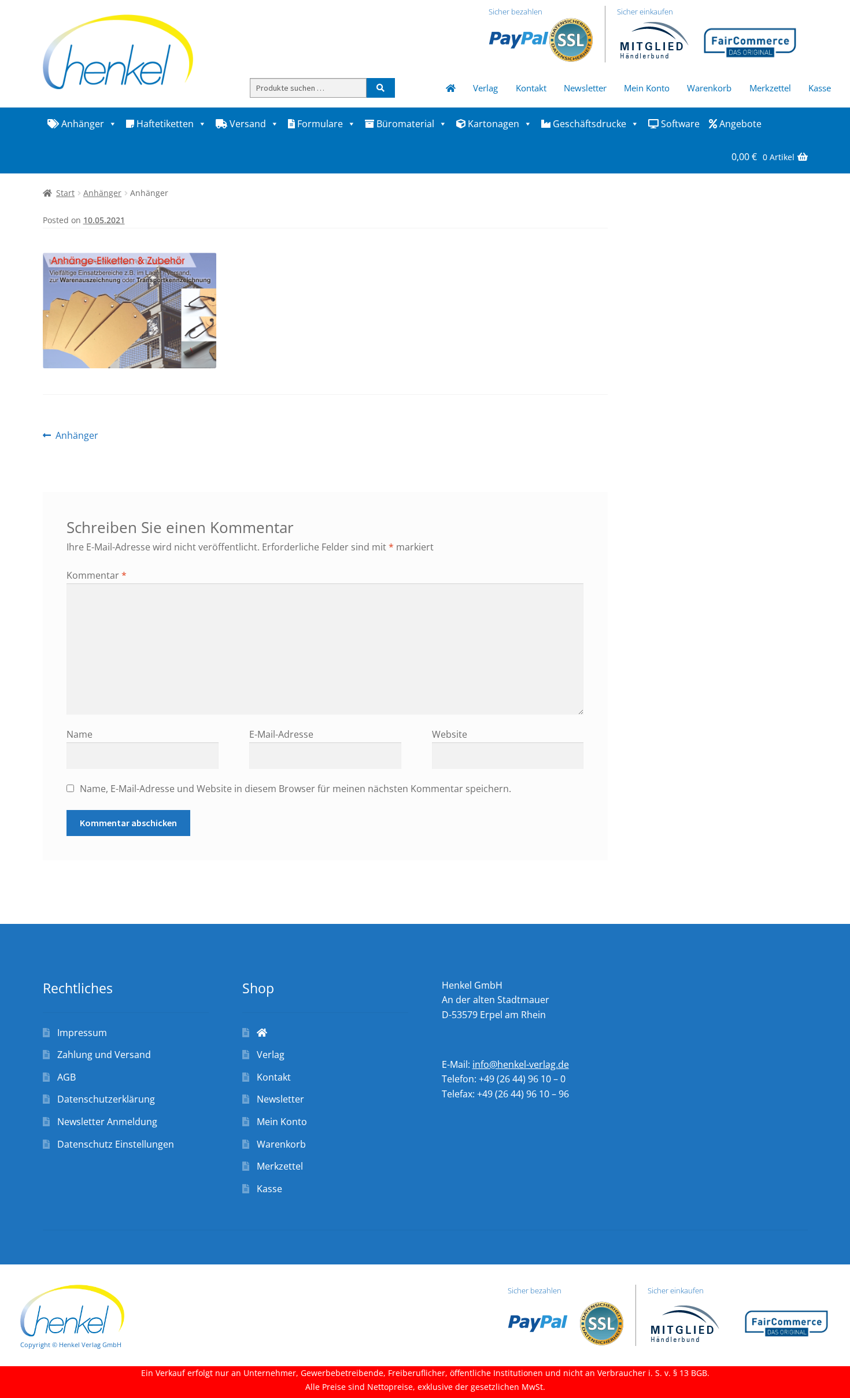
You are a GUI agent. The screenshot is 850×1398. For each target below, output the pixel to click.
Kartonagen (492, 123)
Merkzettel (770, 88)
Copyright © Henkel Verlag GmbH (70, 1344)
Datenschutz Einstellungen (115, 1144)
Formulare (319, 123)
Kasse (819, 88)
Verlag (485, 88)
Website (449, 734)
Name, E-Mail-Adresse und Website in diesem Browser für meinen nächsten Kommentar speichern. (295, 788)
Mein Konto (647, 88)
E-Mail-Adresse (281, 734)
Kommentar (96, 575)
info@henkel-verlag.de (520, 1064)
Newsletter (585, 88)
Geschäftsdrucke (588, 123)
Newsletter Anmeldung (107, 1121)
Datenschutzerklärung (106, 1099)
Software (679, 123)
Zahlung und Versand (104, 1054)
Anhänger (81, 123)
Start (65, 192)
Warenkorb (709, 88)
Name (79, 734)
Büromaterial (404, 123)
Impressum (82, 1032)
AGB (66, 1077)
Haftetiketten (164, 123)
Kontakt (531, 88)
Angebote (739, 123)
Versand (246, 123)
